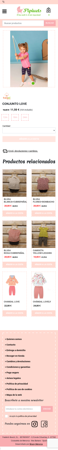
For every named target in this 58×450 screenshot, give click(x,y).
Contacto (10, 344)
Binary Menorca (36, 444)
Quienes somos (14, 339)
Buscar (50, 23)
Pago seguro (12, 372)
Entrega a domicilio (16, 350)
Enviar (47, 409)
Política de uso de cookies (19, 389)
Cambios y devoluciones (18, 361)
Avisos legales (13, 378)
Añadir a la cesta (29, 139)
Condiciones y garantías (18, 367)
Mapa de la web (14, 395)
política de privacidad (27, 416)
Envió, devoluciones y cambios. (23, 151)
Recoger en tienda (15, 356)
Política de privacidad (17, 383)
